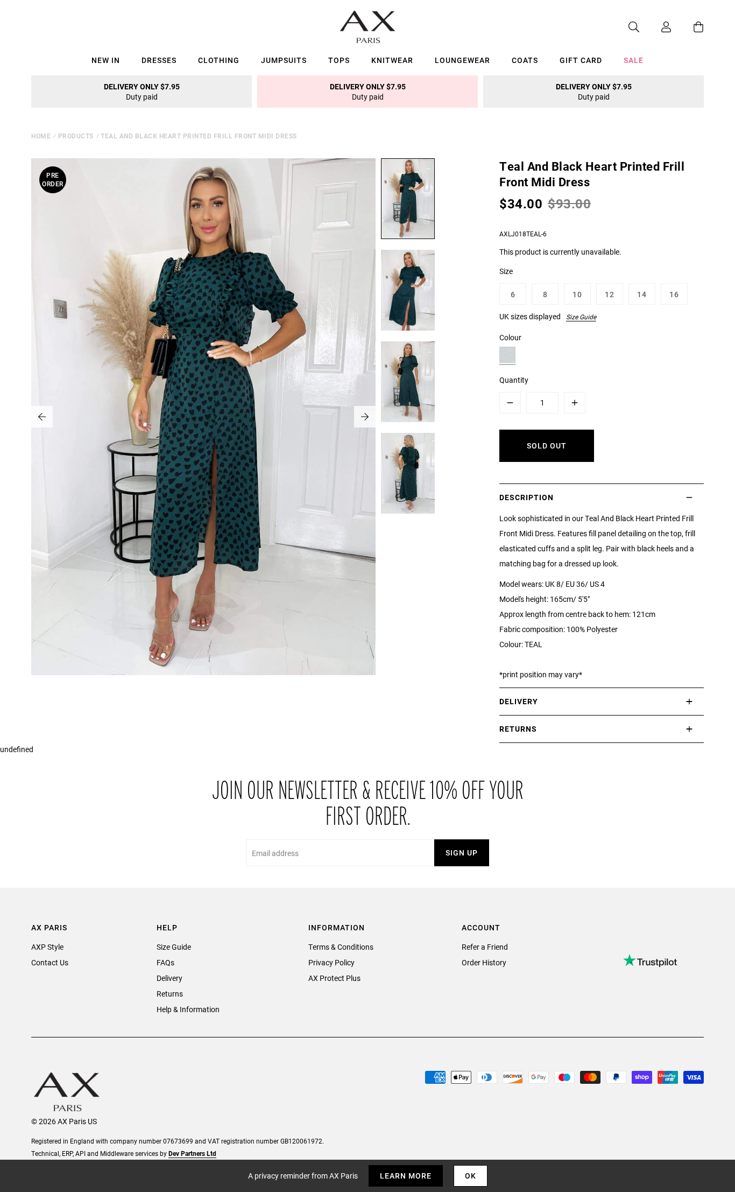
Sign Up (462, 852)
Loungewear (462, 60)
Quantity (513, 380)
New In (105, 60)
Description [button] (526, 497)
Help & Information (188, 1009)
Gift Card (581, 60)
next (365, 416)
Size (506, 271)
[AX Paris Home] (367, 27)
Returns (170, 993)
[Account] (655, 27)
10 (577, 294)
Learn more (406, 1175)
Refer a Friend (485, 947)
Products (76, 135)
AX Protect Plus (334, 978)
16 (674, 294)
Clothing (218, 60)
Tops (339, 60)
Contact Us (49, 962)
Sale (634, 60)
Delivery (169, 978)
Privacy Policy (331, 962)
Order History (484, 962)
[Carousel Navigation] (203, 416)
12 (609, 294)
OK (470, 1175)
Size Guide (581, 316)
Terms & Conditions (340, 947)
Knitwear (392, 60)
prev (42, 416)
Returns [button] (518, 729)
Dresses (159, 60)
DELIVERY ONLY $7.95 (142, 91)
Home (41, 135)
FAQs (165, 962)
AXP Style (47, 947)
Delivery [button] (518, 701)
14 (642, 294)
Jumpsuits (284, 60)
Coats (525, 60)
